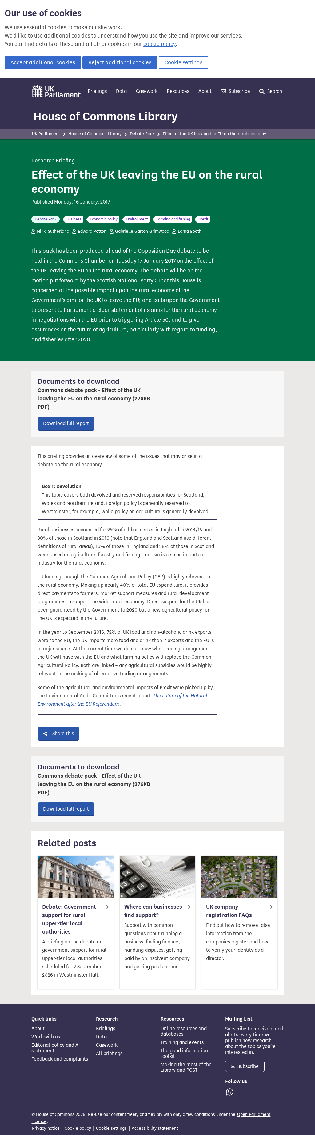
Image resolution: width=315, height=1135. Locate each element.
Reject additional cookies (119, 62)
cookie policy (159, 44)
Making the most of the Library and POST (186, 1067)
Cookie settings (183, 62)
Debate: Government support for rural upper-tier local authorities (69, 919)
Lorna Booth (189, 231)
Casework (147, 91)
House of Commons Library (105, 116)
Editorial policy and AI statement (55, 1048)
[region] (127, 497)
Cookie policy (78, 1128)
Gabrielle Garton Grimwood (142, 231)
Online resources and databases (184, 1031)
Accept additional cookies (42, 62)
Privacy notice (46, 1128)
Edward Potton (92, 231)
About (205, 91)
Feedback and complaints (59, 1059)
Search (274, 91)
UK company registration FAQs (229, 911)
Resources (178, 91)
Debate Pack (142, 134)
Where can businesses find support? (153, 911)
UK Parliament (46, 134)
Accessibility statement (155, 1128)
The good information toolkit (184, 1053)
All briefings (109, 1053)
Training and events (182, 1042)
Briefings (97, 91)
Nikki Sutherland (53, 231)
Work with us (45, 1037)
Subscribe (239, 91)
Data (121, 91)
